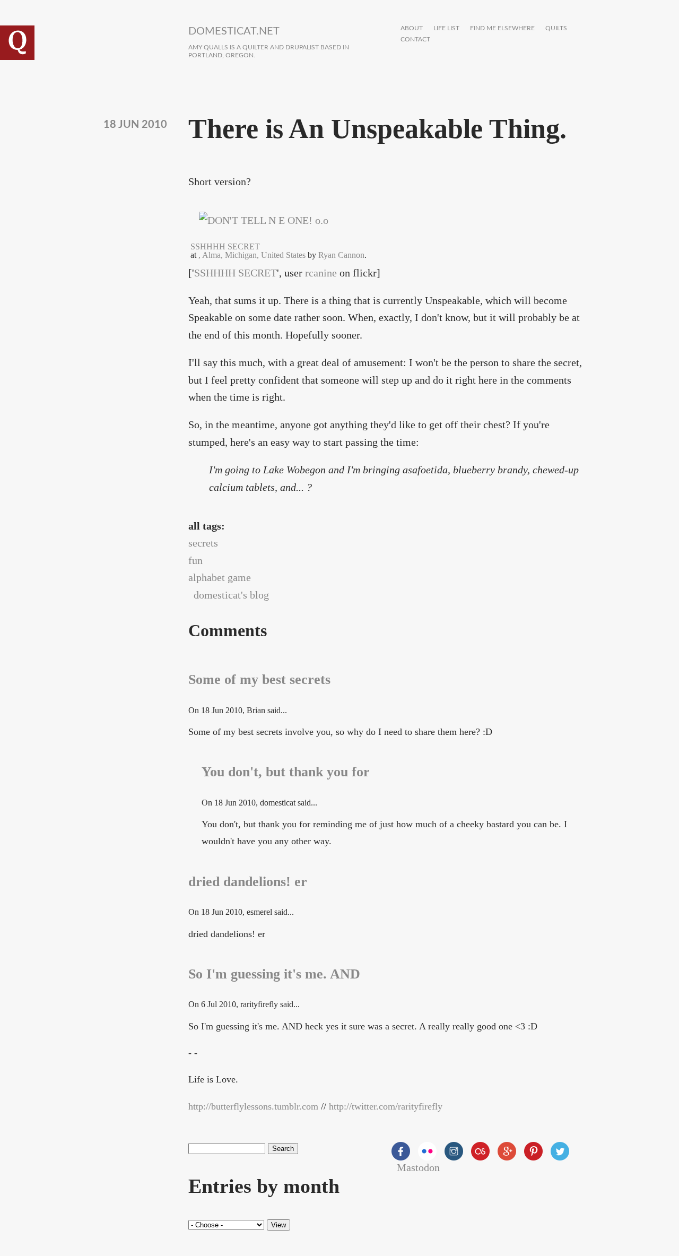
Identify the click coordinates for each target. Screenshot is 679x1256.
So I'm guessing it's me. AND (274, 974)
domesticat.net (234, 31)
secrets (203, 543)
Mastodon (418, 1167)
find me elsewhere (502, 28)
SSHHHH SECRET (235, 273)
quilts (556, 28)
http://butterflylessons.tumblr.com (253, 1106)
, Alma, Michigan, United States (252, 254)
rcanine (321, 273)
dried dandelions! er (247, 881)
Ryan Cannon (341, 254)
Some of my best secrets (259, 679)
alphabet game (219, 577)
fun (195, 560)
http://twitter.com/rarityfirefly (385, 1106)
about (412, 28)
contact (415, 39)
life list (446, 28)
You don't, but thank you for (286, 771)
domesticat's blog (231, 595)
